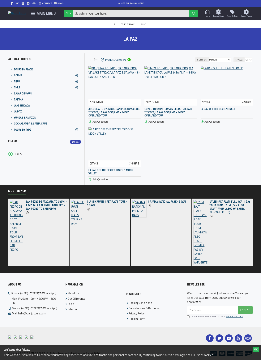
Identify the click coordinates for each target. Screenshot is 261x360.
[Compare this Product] (114, 105)
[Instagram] (229, 338)
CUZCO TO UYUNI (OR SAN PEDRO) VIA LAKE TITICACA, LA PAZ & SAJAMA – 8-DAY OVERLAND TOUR (168, 112)
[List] (95, 59)
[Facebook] (210, 338)
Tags (18, 154)
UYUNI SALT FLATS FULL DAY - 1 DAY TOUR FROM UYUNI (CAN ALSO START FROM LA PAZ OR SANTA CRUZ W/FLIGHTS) (229, 207)
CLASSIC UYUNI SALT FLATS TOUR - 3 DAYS (107, 203)
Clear (76, 142)
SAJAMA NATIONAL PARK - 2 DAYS (167, 201)
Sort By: (202, 59)
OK (256, 349)
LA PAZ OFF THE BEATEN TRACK (218, 109)
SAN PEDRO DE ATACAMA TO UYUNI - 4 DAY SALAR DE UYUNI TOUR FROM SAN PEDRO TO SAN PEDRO (46, 205)
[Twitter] (219, 338)
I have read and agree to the (217, 316)
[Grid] (90, 59)
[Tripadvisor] (248, 338)
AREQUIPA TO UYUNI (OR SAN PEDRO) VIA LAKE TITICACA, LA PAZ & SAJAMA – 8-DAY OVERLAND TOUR (114, 112)
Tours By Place (128, 24)
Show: (239, 59)
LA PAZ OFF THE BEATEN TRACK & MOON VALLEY (110, 172)
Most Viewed (17, 191)
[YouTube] (238, 338)
